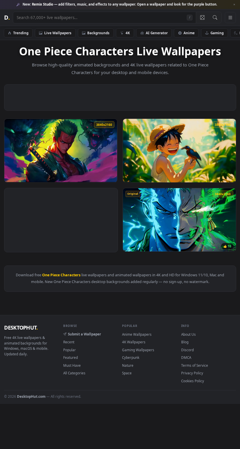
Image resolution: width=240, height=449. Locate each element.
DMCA (186, 357)
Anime (189, 32)
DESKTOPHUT (20, 327)
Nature (127, 365)
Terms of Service (194, 365)
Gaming (217, 32)
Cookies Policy (192, 380)
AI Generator (157, 32)
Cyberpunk (130, 357)
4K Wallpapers (133, 342)
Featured (70, 357)
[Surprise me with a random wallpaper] (202, 17)
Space (127, 373)
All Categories (74, 373)
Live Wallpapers (57, 32)
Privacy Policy (192, 373)
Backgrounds (98, 32)
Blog (184, 342)
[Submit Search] (215, 17)
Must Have (72, 365)
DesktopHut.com (31, 396)
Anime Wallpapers (137, 334)
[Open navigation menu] (230, 17)
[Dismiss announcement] (234, 4)
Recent (68, 342)
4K (128, 32)
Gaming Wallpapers (138, 349)
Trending (20, 32)
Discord (187, 349)
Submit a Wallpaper (84, 334)
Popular (69, 349)
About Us (188, 334)
